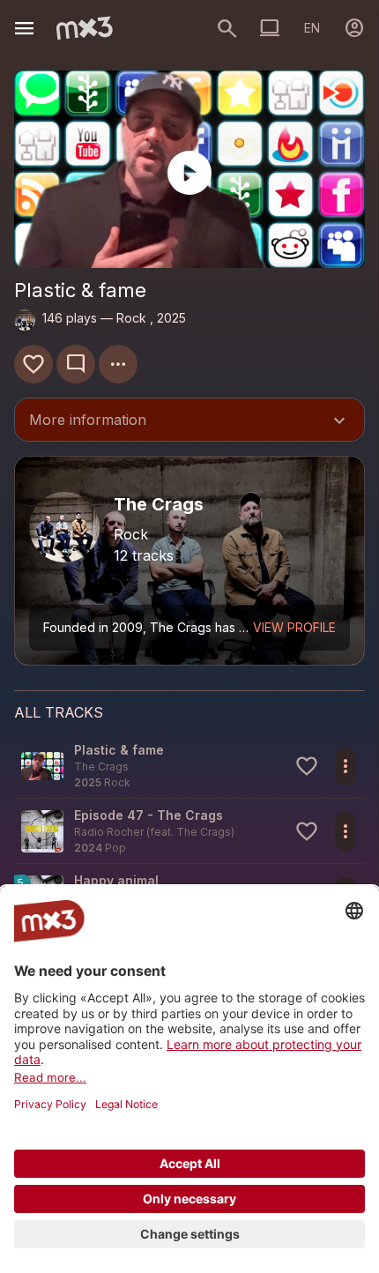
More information (189, 421)
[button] (189, 765)
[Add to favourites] (33, 364)
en (312, 27)
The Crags (203, 831)
